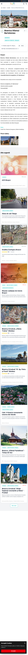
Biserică (7, 37)
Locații (8, 7)
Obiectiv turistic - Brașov (12, 40)
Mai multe (14, 505)
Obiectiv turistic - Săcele (8, 409)
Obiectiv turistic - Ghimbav (13, 366)
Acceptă (13, 651)
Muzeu (4, 285)
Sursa (2, 127)
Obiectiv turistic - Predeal (13, 447)
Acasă (4, 7)
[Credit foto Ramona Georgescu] (5, 140)
